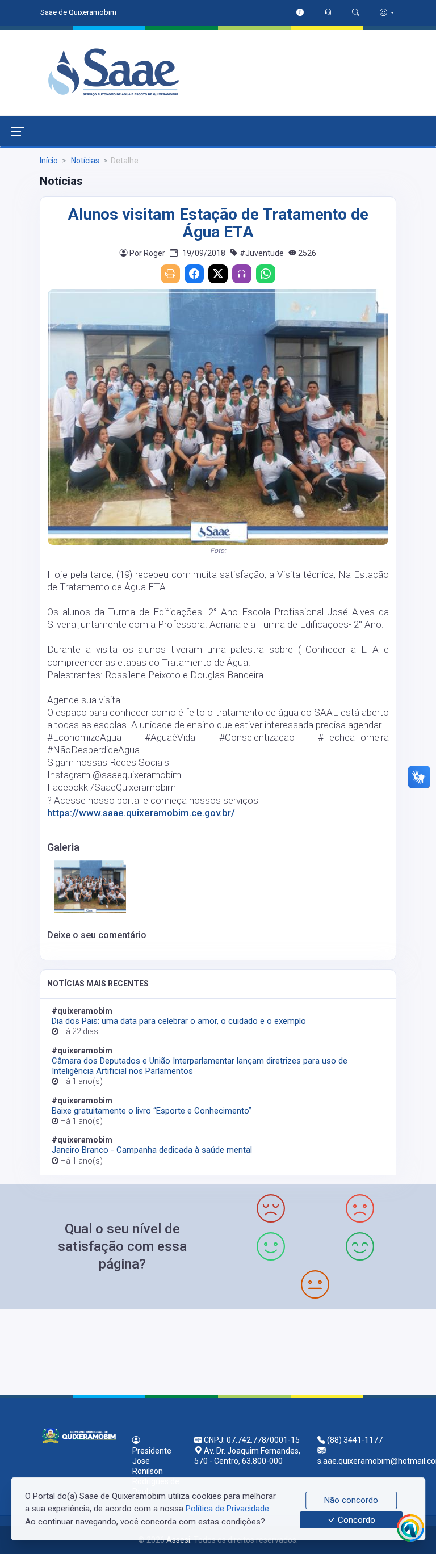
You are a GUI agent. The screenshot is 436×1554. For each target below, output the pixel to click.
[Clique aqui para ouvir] (241, 273)
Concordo (355, 1520)
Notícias (84, 160)
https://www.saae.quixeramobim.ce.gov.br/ (141, 812)
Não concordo (351, 1500)
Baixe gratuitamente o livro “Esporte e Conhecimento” (151, 1111)
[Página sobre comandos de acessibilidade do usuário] (387, 12)
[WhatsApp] (265, 273)
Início (49, 160)
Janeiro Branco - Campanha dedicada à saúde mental (152, 1150)
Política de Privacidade (227, 1508)
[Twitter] (218, 273)
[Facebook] (194, 273)
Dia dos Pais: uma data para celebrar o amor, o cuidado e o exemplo (179, 1021)
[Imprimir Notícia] (170, 273)
